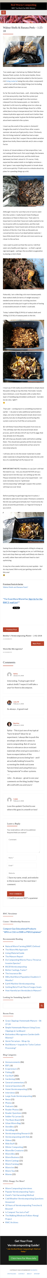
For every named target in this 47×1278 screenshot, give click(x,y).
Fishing (8, 1072)
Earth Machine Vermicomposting (20, 983)
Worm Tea (9, 1171)
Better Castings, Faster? (16, 970)
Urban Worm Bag (13, 1123)
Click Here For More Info (23, 1258)
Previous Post (11, 630)
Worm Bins (10, 1153)
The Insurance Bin (13, 973)
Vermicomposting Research (17, 1133)
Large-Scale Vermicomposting (18, 1096)
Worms (8, 1174)
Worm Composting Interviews (18, 1188)
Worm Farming (12, 1164)
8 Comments (7, 652)
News (7, 1099)
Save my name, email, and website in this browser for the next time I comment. (22, 881)
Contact (21, 1273)
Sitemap (37, 1273)
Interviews (10, 1092)
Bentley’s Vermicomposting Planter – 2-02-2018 (22, 636)
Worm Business (12, 1157)
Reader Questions (13, 1113)
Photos (8, 1103)
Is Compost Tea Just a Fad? (17, 1212)
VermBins (9, 1126)
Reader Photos (12, 1109)
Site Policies (11, 1273)
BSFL (7, 1065)
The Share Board (12, 1120)
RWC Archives (11, 1222)
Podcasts (9, 1106)
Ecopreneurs (11, 1069)
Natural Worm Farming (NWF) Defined (22, 946)
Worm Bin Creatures (14, 1150)
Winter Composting (14, 1147)
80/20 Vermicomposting (16, 966)
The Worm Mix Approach (16, 949)
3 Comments (7, 639)
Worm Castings (12, 1160)
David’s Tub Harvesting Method (19, 1195)
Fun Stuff (9, 1075)
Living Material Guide (14, 953)
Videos (8, 1140)
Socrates (34, 1270)
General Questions (13, 1086)
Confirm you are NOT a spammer (23, 898)
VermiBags (10, 1130)
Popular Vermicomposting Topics (19, 1191)
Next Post (37, 643)
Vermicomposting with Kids (17, 1137)
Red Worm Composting (23, 4)
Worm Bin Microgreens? (13, 649)
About (29, 1273)
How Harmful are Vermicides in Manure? (23, 990)
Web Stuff (9, 1143)
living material (11, 81)
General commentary (14, 1082)
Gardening (10, 1079)
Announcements (12, 1062)
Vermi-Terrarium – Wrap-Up (17, 1041)
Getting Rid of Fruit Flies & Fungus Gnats (23, 987)
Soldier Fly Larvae (13, 1116)
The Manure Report (14, 956)
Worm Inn (9, 1167)
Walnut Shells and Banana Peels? (15, 587)
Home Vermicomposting (16, 1089)
